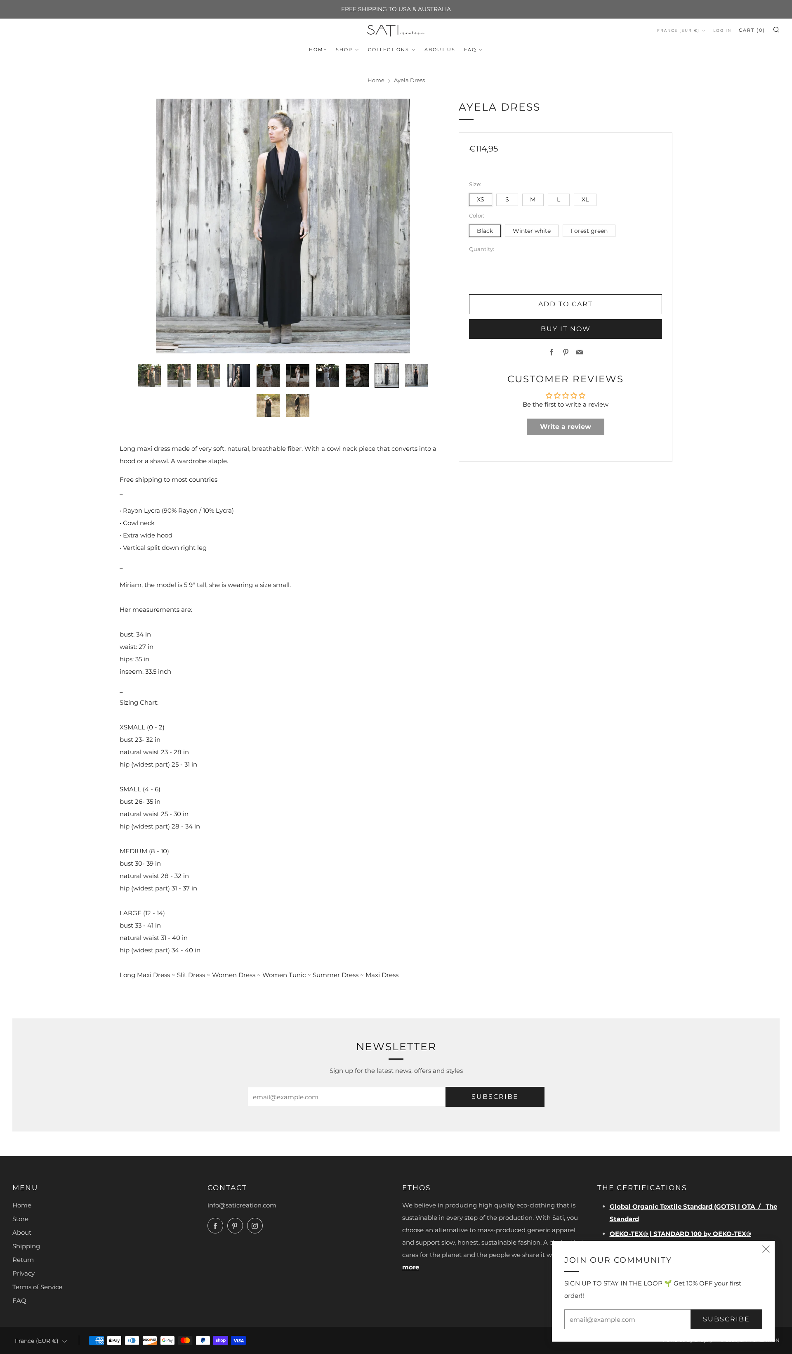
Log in (722, 30)
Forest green (589, 230)
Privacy (23, 1273)
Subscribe (495, 1097)
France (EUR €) (678, 30)
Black (485, 230)
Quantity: (481, 250)
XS (480, 199)
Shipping (26, 1246)
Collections (388, 49)
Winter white (532, 230)
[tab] (149, 375)
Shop (344, 49)
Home (318, 49)
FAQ (470, 49)
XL (585, 199)
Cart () (752, 30)
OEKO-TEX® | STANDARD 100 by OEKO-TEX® (680, 1234)
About (21, 1232)
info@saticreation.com (241, 1205)
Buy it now (566, 329)
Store (20, 1219)
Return (23, 1260)
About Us (439, 49)
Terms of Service (37, 1287)
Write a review (565, 427)
